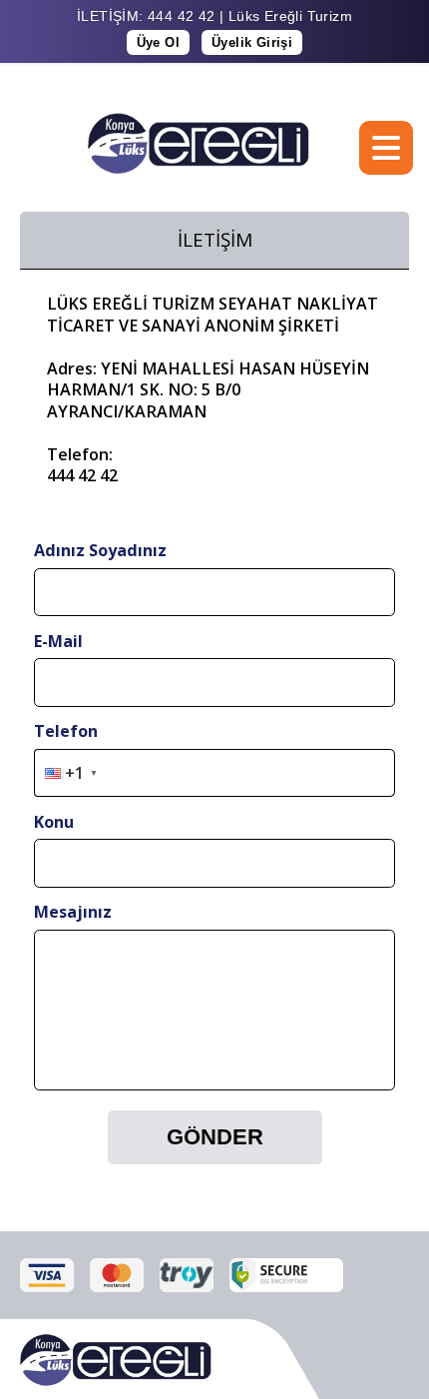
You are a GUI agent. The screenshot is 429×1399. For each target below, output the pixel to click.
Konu (54, 822)
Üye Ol (158, 42)
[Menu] (386, 148)
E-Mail (58, 641)
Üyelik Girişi (252, 42)
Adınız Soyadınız (100, 550)
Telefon (66, 731)
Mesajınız (73, 912)
